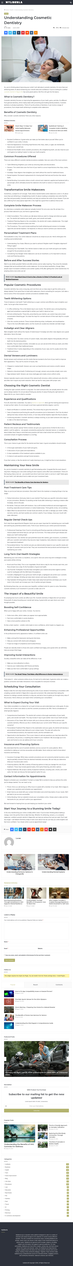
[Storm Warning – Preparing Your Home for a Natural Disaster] (9, 1009)
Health (11, 10)
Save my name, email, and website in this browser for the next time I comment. (28, 955)
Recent (35, 985)
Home (7, 10)
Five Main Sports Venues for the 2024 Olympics (30, 999)
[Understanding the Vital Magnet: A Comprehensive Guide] (9, 1025)
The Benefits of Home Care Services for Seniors (31, 1015)
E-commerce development (12, 1215)
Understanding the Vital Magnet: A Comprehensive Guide (34, 1023)
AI (5, 1207)
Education (8, 1190)
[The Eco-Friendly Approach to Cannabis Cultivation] (43, 1127)
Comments (59, 985)
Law (6, 1187)
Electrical (7, 1213)
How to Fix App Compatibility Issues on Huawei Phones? (33, 991)
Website (40, 948)
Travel (7, 1204)
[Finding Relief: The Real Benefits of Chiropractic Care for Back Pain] (36, 893)
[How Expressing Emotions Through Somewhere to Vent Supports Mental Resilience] (14, 893)
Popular (12, 985)
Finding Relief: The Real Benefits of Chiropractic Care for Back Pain (36, 902)
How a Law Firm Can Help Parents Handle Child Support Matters (32, 1075)
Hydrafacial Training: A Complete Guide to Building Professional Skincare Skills (58, 128)
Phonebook (8, 1184)
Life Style (8, 1181)
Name (6, 941)
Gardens (7, 1198)
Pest (6, 1201)
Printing (7, 1210)
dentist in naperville (38, 403)
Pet (6, 1195)
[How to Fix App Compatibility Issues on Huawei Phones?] (9, 993)
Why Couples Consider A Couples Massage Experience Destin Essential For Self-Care (59, 902)
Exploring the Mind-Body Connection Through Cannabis (57, 1135)
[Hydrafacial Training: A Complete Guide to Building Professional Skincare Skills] (43, 128)
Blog (6, 1178)
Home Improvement (11, 1175)
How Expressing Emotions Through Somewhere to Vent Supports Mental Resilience (13, 902)
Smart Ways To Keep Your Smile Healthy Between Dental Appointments (23, 128)
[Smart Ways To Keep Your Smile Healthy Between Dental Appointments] (9, 128)
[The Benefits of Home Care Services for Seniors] (9, 1017)
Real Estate (8, 1192)
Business (7, 1167)
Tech (6, 1172)
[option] (36, 1059)
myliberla (7, 1164)
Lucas (8, 27)
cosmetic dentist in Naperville (13, 92)
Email (6, 948)
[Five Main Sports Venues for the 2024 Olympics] (9, 1001)
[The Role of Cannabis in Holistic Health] (43, 1144)
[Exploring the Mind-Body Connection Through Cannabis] (43, 1135)
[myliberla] (14, 2)
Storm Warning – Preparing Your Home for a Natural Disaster (35, 1007)
